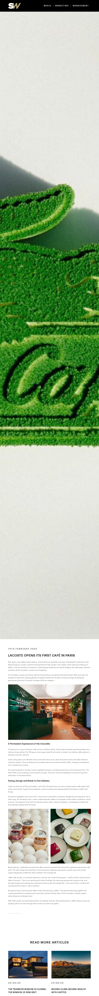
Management (81, 6)
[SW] (14, 6)
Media (47, 6)
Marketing (62, 6)
